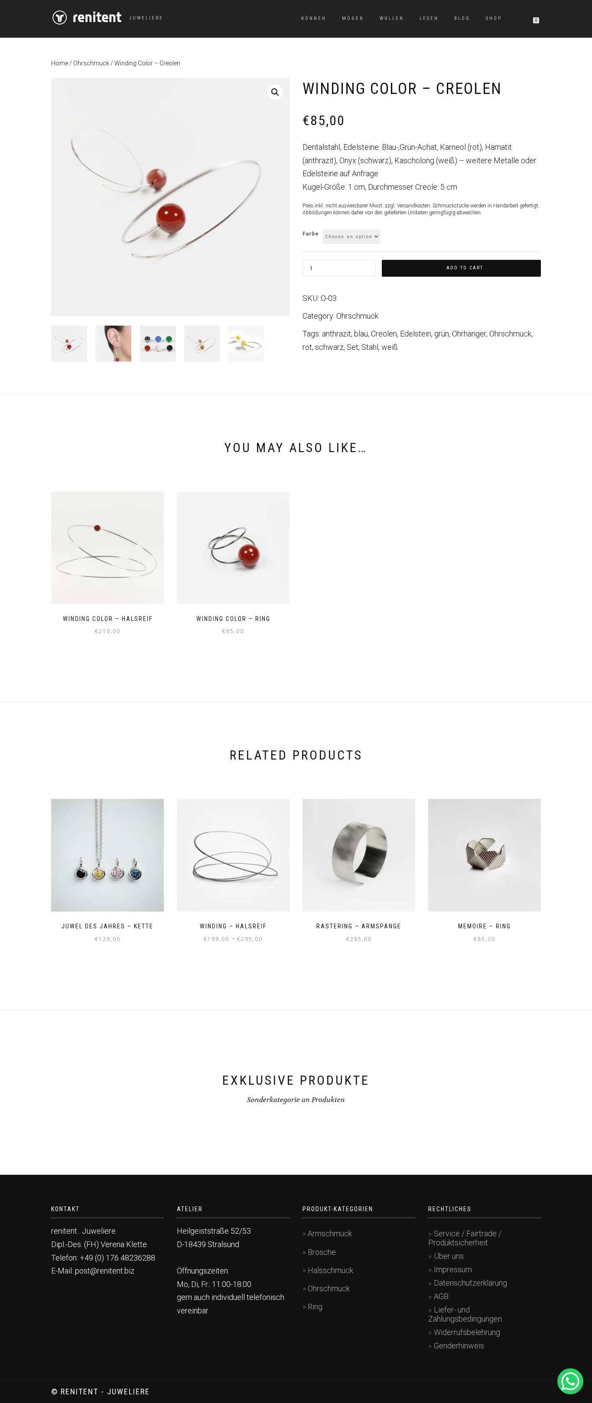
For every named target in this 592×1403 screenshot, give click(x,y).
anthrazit (336, 333)
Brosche (322, 1252)
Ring (315, 1306)
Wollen (392, 18)
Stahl (369, 347)
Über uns (449, 1256)
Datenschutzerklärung (470, 1282)
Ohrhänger (469, 333)
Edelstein (415, 333)
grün (441, 333)
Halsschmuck (330, 1270)
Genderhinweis (459, 1345)
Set (352, 347)
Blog (462, 18)
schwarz (329, 347)
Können (313, 18)
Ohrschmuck (91, 63)
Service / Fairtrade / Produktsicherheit (464, 1238)
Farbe (311, 233)
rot (307, 347)
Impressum (453, 1269)
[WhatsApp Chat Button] (570, 1381)
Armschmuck (330, 1233)
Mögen (353, 18)
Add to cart (464, 268)
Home (59, 63)
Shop (494, 18)
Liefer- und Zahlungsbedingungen (465, 1314)
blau (361, 333)
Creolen (384, 333)
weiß (389, 347)
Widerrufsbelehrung (467, 1332)
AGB (441, 1296)
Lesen (429, 18)
